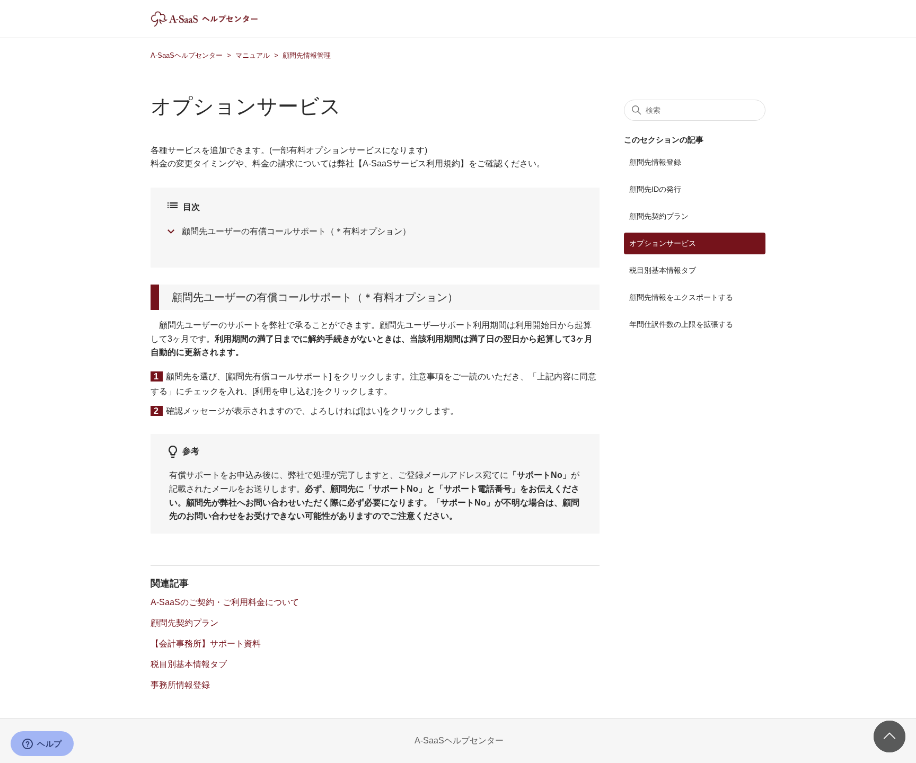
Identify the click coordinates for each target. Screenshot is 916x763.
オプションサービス (662, 243)
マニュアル (252, 55)
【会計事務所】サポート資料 (206, 643)
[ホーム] (213, 24)
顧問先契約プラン (184, 622)
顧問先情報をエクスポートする (681, 297)
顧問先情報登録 (655, 162)
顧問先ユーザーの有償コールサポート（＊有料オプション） (296, 231)
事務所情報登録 (180, 684)
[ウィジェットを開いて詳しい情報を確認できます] (42, 744)
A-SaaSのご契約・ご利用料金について (225, 602)
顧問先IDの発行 (655, 189)
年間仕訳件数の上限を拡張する (681, 324)
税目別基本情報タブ (189, 664)
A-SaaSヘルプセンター (187, 55)
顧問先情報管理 (307, 55)
